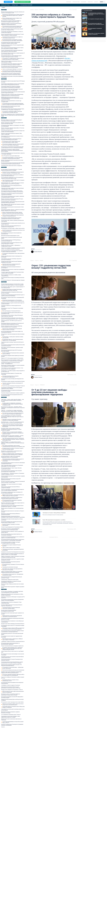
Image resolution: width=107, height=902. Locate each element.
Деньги (96, 1)
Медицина (83, 1)
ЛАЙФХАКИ (68, 1)
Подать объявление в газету (22, 1)
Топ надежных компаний (26, 5)
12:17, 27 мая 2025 (73, 260)
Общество (90, 1)
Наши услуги (8, 1)
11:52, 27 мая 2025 (73, 384)
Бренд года (15, 5)
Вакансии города (5, 5)
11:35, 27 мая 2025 (73, 539)
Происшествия (76, 1)
